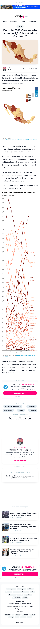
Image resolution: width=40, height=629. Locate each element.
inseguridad (8, 410)
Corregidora (11, 589)
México (21, 410)
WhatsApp (11, 617)
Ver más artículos (20, 460)
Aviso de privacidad (13, 606)
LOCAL (5, 21)
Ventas (29, 603)
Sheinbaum (16, 597)
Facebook (7, 614)
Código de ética (20, 609)
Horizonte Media (20, 622)
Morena (8, 592)
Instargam (25, 614)
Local (20, 26)
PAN (32, 592)
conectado (26, 476)
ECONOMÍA (32, 21)
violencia (33, 410)
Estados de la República (13, 406)
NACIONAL (13, 21)
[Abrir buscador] (37, 16)
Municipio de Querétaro (21, 592)
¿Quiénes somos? (14, 603)
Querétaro (12, 595)
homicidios (31, 406)
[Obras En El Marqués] (20, 8)
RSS (17, 617)
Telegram (18, 614)
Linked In (32, 614)
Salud (20, 595)
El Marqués (21, 589)
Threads (30, 617)
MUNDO (22, 21)
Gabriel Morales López (12, 68)
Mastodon (22, 617)
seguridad (28, 595)
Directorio (23, 603)
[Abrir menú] (2, 16)
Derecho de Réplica (27, 606)
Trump (25, 597)
